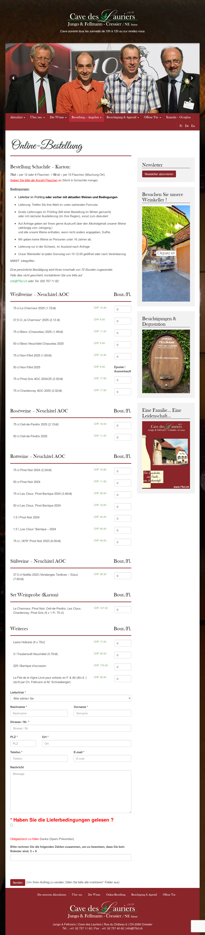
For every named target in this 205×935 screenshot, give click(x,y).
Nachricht (17, 767)
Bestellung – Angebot (85, 117)
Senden (18, 882)
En (193, 126)
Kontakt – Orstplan (178, 117)
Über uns (36, 117)
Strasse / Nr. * (19, 722)
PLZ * (14, 737)
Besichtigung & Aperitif (121, 117)
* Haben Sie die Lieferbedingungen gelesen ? (62, 819)
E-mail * (79, 752)
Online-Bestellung (116, 894)
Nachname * (18, 707)
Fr (181, 126)
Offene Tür (151, 117)
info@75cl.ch (18, 281)
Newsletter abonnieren (159, 174)
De (187, 126)
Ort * (45, 737)
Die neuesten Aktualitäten (51, 894)
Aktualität (16, 117)
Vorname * (81, 707)
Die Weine (57, 117)
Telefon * (16, 752)
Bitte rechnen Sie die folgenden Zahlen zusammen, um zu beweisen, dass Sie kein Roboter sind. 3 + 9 (67, 849)
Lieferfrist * (18, 692)
